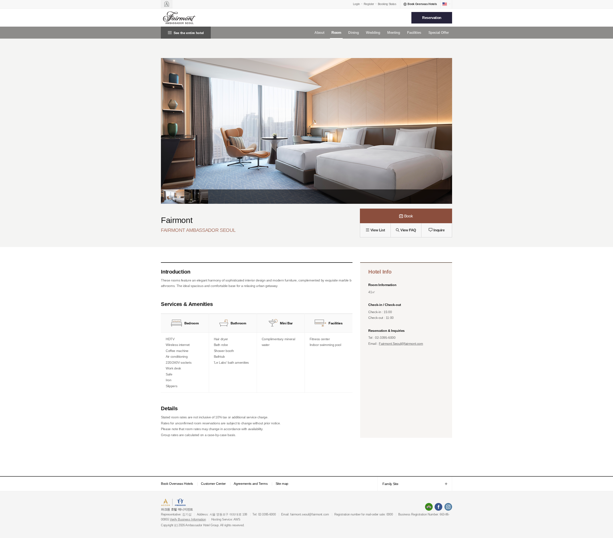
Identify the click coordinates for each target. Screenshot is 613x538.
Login (356, 4)
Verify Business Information (188, 519)
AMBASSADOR (201, 503)
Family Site (387, 484)
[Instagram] (448, 507)
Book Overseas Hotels (177, 483)
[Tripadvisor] (429, 507)
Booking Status (387, 4)
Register (369, 4)
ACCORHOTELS (175, 503)
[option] (172, 196)
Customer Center (213, 483)
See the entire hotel (189, 33)
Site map (282, 483)
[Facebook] (438, 507)
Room (336, 32)
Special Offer (438, 32)
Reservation (431, 18)
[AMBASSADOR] (166, 4)
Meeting (393, 32)
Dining (353, 32)
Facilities (414, 32)
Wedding (373, 32)
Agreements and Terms (250, 483)
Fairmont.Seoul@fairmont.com (401, 343)
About (319, 32)
